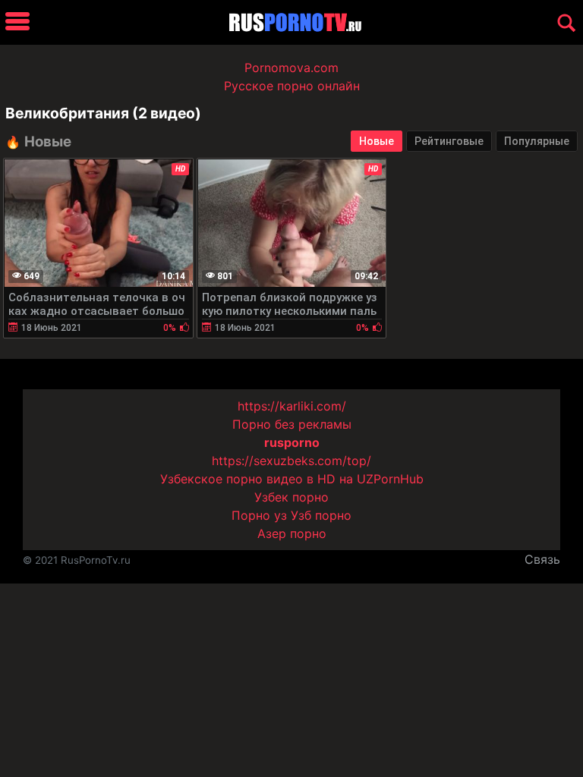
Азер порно (291, 533)
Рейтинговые (449, 141)
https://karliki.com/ (292, 406)
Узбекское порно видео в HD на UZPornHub (292, 478)
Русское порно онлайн (292, 85)
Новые (376, 141)
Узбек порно (291, 497)
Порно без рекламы (291, 424)
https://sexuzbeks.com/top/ (291, 460)
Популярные (536, 141)
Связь (542, 559)
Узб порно (321, 515)
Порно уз (259, 515)
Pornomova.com (291, 67)
